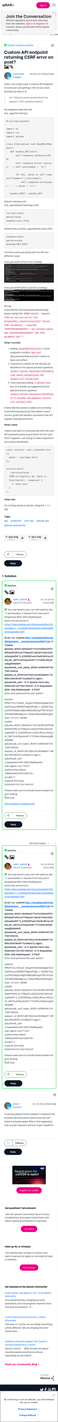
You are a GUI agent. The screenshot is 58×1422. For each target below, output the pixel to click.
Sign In (43, 5)
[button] (52, 46)
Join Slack (29, 1229)
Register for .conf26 (29, 1190)
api (6, 520)
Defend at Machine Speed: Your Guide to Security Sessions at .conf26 (26, 1343)
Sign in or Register (35, 23)
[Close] (53, 1395)
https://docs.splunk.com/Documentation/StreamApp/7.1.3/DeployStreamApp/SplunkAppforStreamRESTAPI (28, 628)
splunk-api (42, 520)
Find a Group (29, 1267)
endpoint (16, 520)
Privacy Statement (27, 1409)
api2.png (13, 536)
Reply (13, 563)
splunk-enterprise (15, 525)
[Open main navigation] (54, 5)
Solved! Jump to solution (20, 45)
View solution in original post (19, 803)
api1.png (36, 536)
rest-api (29, 520)
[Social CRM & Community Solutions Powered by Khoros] (47, 1377)
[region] (29, 1406)
